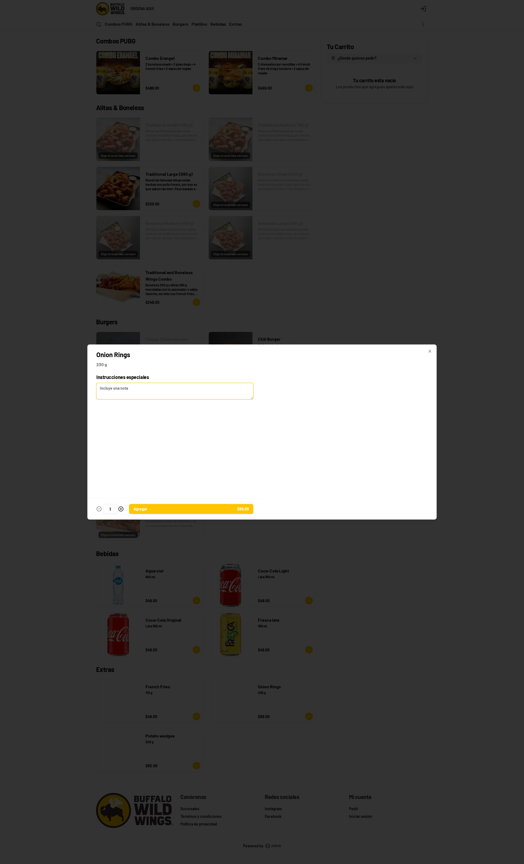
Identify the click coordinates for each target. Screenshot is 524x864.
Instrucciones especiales (122, 377)
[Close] (430, 351)
